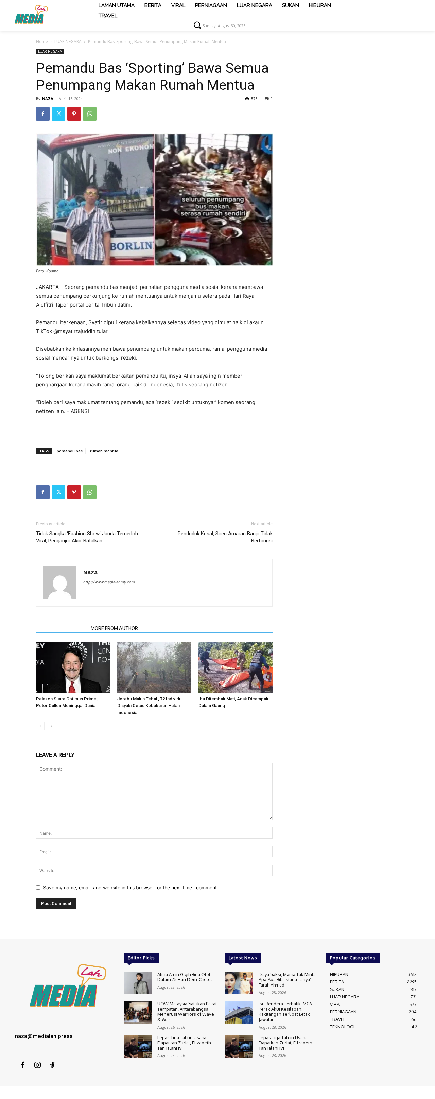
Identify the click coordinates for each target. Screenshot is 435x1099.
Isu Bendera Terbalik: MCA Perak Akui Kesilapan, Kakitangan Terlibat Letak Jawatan (285, 1011)
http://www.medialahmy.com (109, 582)
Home (42, 42)
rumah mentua (104, 450)
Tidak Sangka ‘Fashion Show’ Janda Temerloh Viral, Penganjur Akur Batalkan (87, 537)
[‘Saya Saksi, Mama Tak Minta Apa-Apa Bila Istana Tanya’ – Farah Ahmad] (239, 983)
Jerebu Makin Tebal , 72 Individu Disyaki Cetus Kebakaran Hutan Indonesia (149, 705)
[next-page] (51, 726)
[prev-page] (40, 726)
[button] (197, 25)
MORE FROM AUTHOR (114, 628)
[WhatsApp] (90, 114)
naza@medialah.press (44, 1036)
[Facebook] (43, 114)
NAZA (47, 98)
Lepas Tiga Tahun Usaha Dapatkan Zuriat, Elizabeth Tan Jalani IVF (184, 1043)
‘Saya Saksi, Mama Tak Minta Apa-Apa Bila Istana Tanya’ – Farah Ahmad (287, 980)
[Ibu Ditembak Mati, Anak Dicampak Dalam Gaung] (235, 667)
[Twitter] (58, 114)
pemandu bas (70, 450)
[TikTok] (52, 1065)
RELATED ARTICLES (61, 628)
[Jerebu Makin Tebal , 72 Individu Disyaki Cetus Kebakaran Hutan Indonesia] (154, 667)
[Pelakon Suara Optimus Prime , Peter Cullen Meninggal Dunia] (73, 667)
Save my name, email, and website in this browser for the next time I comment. (130, 887)
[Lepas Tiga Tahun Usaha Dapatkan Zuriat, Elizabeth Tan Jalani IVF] (138, 1046)
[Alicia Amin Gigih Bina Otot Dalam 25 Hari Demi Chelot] (138, 983)
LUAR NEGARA (68, 42)
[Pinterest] (74, 114)
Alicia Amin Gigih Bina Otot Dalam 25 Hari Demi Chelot (184, 977)
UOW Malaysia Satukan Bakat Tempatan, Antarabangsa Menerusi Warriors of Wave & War (187, 1011)
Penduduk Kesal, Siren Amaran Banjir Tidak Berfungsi (225, 537)
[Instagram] (37, 1065)
